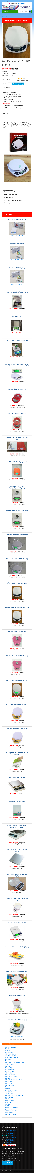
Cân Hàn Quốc (9, 1073)
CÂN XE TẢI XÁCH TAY (11, 1111)
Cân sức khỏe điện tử (11, 1090)
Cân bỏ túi (8, 1087)
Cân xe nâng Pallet (10, 1054)
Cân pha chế (8, 1099)
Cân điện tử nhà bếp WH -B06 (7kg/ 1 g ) (15, 20)
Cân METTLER (9, 1049)
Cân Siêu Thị (8, 1083)
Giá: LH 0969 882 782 (17, 235)
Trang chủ (5, 16)
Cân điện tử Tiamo (25, 1171)
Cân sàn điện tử (9, 1071)
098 (9, 1137)
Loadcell (7, 1088)
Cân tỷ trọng (8, 1059)
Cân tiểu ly (8, 1066)
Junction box (9, 1093)
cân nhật (7, 1078)
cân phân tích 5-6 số (11, 1055)
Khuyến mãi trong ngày (11, 1107)
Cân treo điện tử (9, 1069)
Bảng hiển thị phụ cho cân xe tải (14, 1095)
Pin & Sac (8, 1106)
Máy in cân (8, 1061)
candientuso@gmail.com (11, 1130)
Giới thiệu (8, 87)
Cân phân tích (9, 1052)
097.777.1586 (13, 1135)
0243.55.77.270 (9, 1133)
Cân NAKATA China (10, 1114)
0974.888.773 (11, 1142)
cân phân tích (9, 1092)
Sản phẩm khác (8, 215)
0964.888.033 (10, 1141)
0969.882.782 (9, 1139)
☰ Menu (6, 11)
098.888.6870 (21, 3)
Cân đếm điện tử (10, 1074)
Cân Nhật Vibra (9, 1085)
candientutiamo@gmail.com (12, 1132)
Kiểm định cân (9, 1112)
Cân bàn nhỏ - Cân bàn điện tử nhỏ (14, 1062)
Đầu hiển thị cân (9, 1100)
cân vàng (7, 1104)
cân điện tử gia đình (10, 1047)
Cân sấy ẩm (8, 1081)
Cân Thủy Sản (9, 1097)
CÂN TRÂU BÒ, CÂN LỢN (11, 1057)
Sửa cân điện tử (9, 1064)
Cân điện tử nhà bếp (11, 1076)
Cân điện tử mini (9, 1109)
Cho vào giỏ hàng (18, 84)
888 (12, 1137)
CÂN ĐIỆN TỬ (8, 1050)
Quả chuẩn (8, 1102)
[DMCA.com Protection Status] (7, 1163)
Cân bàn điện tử (9, 1068)
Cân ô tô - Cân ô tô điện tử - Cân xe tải (15, 1080)
